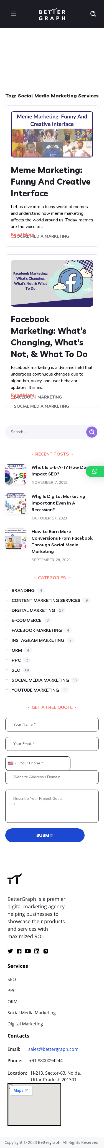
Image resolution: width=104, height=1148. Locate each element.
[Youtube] (28, 951)
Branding (27, 590)
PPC (20, 660)
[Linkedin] (37, 951)
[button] (93, 14)
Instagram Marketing (42, 640)
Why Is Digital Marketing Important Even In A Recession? (58, 502)
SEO (20, 670)
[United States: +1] (12, 763)
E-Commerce (30, 620)
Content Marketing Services (50, 600)
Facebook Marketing (38, 397)
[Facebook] (19, 951)
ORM (20, 650)
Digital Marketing (38, 610)
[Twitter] (10, 951)
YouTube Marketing (39, 690)
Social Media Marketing (41, 236)
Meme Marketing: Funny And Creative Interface (50, 181)
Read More (22, 234)
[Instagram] (46, 951)
